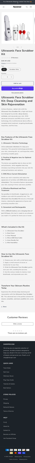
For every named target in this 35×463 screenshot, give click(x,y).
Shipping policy (23, 459)
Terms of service (13, 459)
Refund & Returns (8, 407)
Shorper (11, 456)
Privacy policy (27, 456)
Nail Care (6, 372)
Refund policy (18, 456)
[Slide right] (21, 47)
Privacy (5, 399)
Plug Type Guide (8, 380)
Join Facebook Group (9, 438)
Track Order (7, 368)
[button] (4, 7)
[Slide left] (14, 47)
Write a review (17, 324)
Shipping (3, 63)
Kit (4, 69)
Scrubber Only (14, 69)
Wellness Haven (8, 376)
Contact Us (6, 430)
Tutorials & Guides (9, 384)
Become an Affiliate (9, 434)
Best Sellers (7, 388)
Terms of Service (8, 411)
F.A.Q (5, 422)
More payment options (17, 92)
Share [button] (5, 307)
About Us (6, 426)
